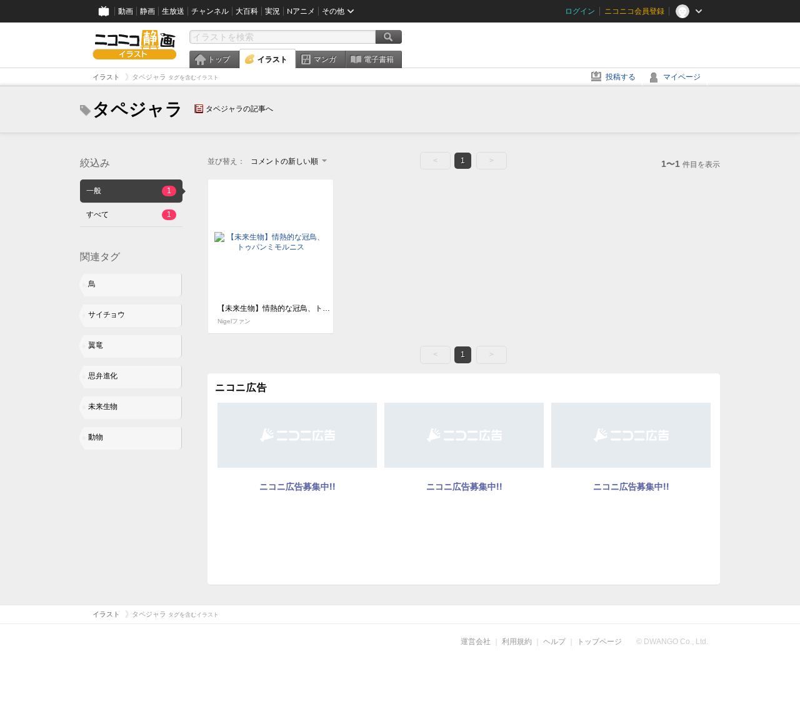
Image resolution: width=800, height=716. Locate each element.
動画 (125, 11)
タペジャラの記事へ (239, 108)
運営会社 (476, 641)
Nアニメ (301, 11)
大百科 (247, 11)
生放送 (173, 11)
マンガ (325, 59)
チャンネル (210, 11)
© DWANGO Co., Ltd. (672, 641)
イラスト (273, 59)
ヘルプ (554, 641)
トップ (219, 59)
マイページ (682, 77)
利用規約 (517, 641)
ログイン (580, 11)
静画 (147, 11)
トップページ (599, 641)
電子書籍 (379, 59)
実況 (272, 11)
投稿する (621, 77)
